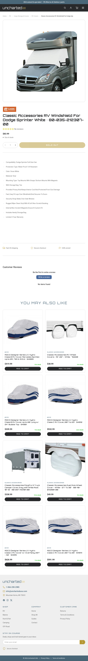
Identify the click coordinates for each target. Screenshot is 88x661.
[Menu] (83, 7)
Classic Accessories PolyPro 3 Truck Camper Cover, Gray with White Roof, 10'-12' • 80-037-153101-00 (22, 487)
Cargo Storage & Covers (21, 16)
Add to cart (22, 368)
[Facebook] (4, 600)
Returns (63, 611)
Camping (6, 623)
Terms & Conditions (67, 615)
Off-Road (6, 626)
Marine (5, 615)
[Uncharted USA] (14, 7)
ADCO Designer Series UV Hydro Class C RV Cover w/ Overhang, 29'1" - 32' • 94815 (22, 553)
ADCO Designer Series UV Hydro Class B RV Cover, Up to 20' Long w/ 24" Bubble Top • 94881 (22, 422)
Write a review (44, 277)
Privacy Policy (65, 619)
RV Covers (35, 16)
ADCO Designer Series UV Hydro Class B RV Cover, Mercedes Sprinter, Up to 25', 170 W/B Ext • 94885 (22, 357)
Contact (34, 623)
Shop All (34, 615)
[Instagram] (7, 600)
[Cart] (77, 7)
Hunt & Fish (7, 619)
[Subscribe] (82, 642)
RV (10, 16)
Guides (34, 619)
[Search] (65, 8)
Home (5, 16)
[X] (11, 600)
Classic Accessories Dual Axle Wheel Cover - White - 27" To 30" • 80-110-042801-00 (64, 487)
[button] (8, 129)
